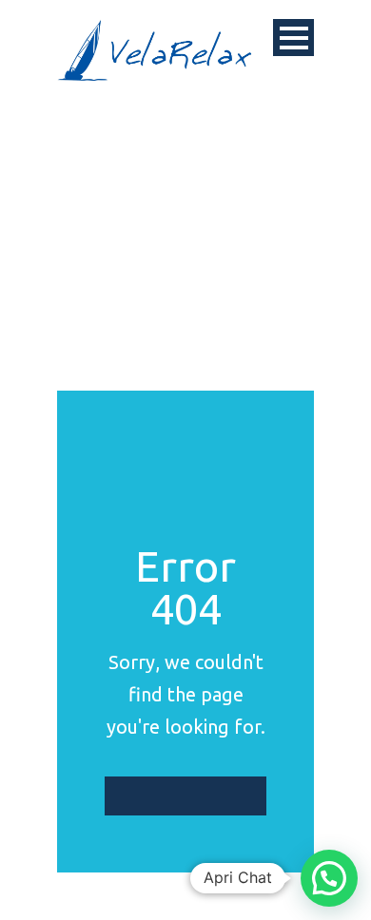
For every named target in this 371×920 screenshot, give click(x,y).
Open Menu (293, 37)
